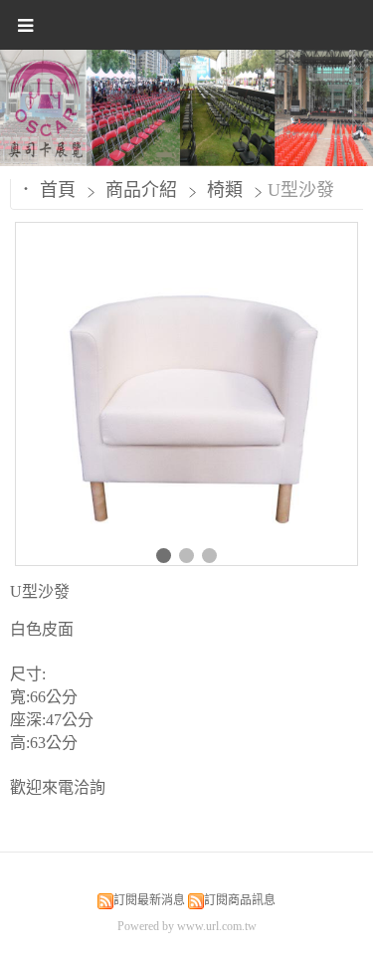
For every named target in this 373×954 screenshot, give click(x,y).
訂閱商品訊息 (240, 900)
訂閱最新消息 (149, 900)
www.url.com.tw (217, 926)
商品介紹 (143, 190)
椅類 (225, 190)
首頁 (58, 190)
